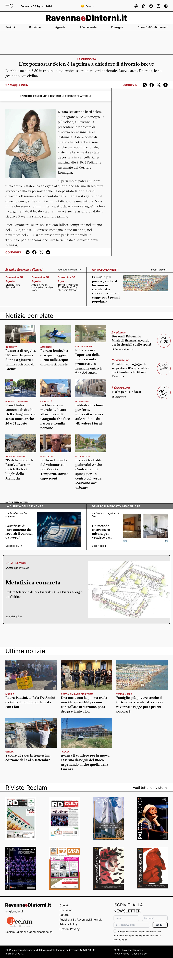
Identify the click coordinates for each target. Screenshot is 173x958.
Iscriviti (160, 924)
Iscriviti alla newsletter (153, 27)
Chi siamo (65, 910)
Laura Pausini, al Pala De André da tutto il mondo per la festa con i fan (30, 702)
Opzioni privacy (69, 929)
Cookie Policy (139, 953)
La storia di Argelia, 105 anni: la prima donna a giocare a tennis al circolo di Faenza (20, 360)
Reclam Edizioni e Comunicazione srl (29, 932)
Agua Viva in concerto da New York (42, 287)
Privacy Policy (68, 924)
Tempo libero (124, 694)
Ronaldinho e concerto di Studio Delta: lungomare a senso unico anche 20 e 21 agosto (20, 414)
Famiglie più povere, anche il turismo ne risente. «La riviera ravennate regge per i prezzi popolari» (106, 289)
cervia (9, 751)
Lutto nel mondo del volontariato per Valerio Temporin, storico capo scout (54, 469)
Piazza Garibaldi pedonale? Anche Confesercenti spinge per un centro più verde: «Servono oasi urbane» (88, 473)
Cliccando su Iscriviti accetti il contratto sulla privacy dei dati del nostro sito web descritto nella (137, 935)
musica (9, 694)
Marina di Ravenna (16, 401)
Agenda (60, 27)
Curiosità (11, 347)
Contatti (64, 905)
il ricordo (46, 456)
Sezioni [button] (10, 27)
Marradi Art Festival (12, 286)
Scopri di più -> (159, 269)
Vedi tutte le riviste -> (150, 787)
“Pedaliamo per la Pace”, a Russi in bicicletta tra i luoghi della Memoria (19, 469)
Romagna (117, 27)
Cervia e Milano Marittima (77, 694)
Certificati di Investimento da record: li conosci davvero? (18, 531)
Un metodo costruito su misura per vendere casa (102, 531)
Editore (64, 914)
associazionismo (15, 456)
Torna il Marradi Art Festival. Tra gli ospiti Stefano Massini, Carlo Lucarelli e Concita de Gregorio (68, 287)
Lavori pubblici (84, 346)
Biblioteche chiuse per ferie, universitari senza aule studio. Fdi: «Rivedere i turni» (89, 414)
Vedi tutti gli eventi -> (69, 269)
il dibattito (82, 456)
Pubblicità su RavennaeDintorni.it (80, 919)
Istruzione (82, 401)
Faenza (65, 751)
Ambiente (46, 347)
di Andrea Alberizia (122, 349)
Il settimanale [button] (88, 27)
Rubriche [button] (35, 27)
